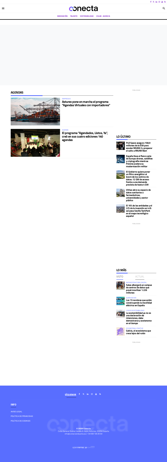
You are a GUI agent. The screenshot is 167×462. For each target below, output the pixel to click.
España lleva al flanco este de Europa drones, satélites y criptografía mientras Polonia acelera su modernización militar (139, 161)
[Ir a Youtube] (162, 2)
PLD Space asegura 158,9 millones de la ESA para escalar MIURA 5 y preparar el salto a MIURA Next (139, 146)
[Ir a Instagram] (159, 2)
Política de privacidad (22, 416)
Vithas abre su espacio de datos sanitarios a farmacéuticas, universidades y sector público (138, 195)
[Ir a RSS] (165, 2)
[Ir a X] (153, 2)
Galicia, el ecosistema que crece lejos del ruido (138, 332)
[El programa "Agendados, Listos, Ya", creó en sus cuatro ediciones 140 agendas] (35, 143)
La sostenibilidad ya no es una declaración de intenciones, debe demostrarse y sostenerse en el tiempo (138, 318)
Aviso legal (16, 412)
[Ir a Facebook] (150, 2)
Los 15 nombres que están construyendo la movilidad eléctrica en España (139, 302)
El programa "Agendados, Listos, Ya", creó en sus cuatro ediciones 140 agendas (85, 136)
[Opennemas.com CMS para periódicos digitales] (83, 447)
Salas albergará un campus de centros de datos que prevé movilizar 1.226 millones (139, 288)
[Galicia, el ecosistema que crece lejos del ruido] (120, 331)
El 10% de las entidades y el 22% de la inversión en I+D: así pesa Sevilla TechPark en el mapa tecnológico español (139, 211)
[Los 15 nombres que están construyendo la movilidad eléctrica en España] (120, 301)
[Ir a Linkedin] (156, 2)
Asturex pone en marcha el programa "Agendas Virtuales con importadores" (86, 103)
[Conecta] (83, 8)
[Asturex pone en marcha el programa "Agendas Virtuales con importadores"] (35, 112)
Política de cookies (20, 421)
